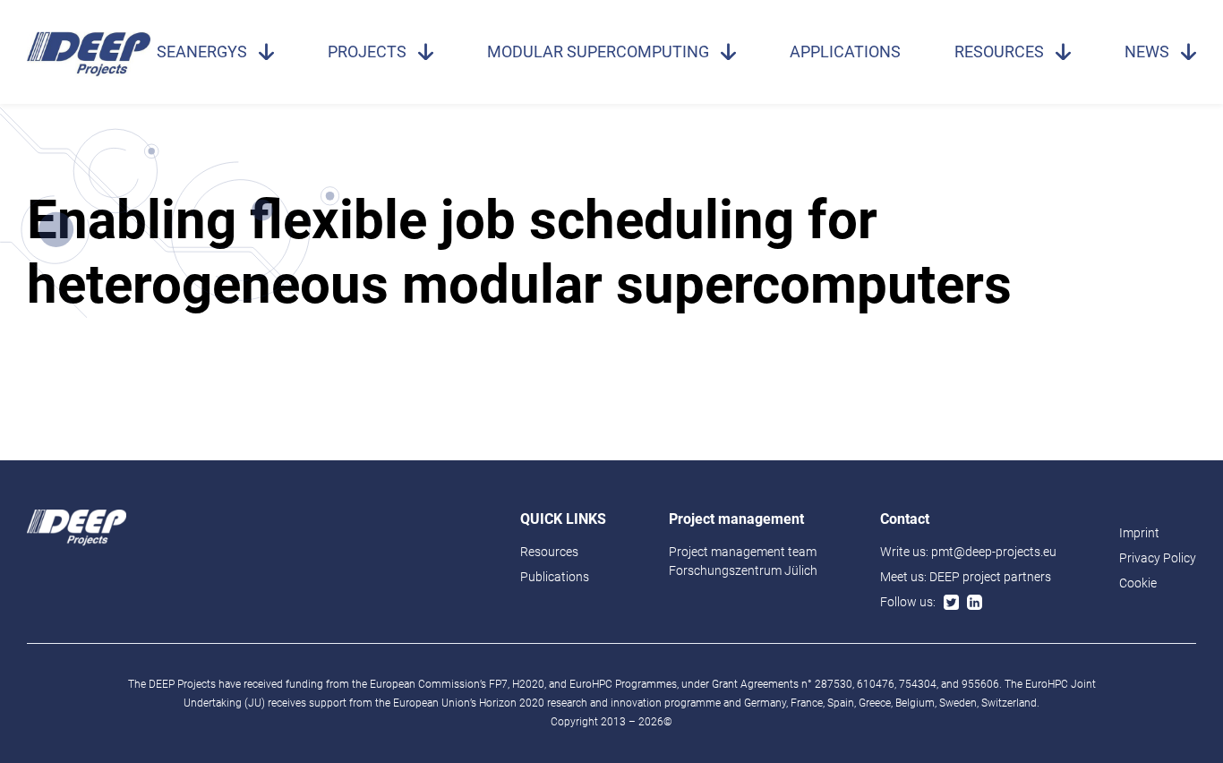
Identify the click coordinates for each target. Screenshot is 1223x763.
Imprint (1139, 533)
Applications (845, 51)
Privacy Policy (1157, 558)
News (1147, 51)
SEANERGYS (202, 51)
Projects (367, 51)
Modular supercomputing (598, 51)
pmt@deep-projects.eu (993, 551)
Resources (999, 51)
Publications (554, 577)
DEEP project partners (990, 577)
